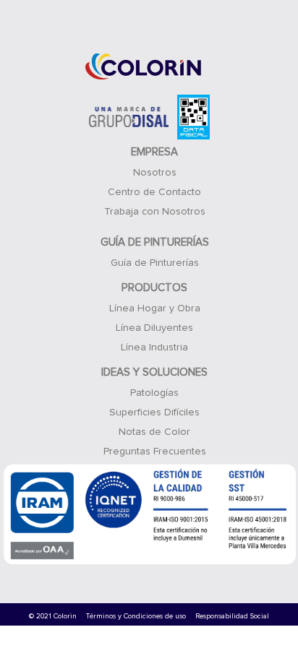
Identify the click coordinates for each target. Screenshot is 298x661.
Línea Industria (154, 347)
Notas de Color (154, 432)
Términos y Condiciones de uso (136, 616)
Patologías (154, 393)
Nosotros (154, 173)
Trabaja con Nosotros (154, 212)
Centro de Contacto (154, 192)
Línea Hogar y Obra (154, 308)
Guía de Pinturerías (155, 263)
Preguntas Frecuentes (154, 451)
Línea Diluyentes (154, 328)
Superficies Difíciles (154, 412)
